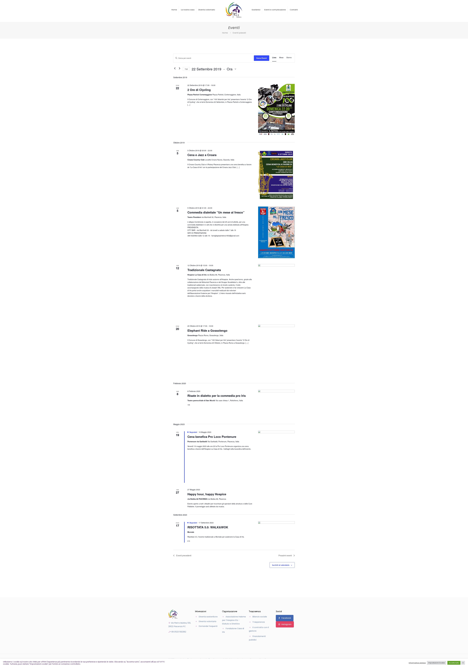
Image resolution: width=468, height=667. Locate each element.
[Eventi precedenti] (174, 68)
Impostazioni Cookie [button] (436, 663)
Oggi (186, 69)
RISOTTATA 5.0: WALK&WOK (207, 527)
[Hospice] (234, 9)
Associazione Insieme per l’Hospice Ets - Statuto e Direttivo (234, 620)
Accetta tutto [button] (454, 663)
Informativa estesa (417, 663)
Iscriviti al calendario (280, 565)
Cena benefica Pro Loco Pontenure (211, 437)
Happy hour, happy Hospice (206, 494)
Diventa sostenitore (208, 616)
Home (225, 32)
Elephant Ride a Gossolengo (207, 330)
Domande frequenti (208, 626)
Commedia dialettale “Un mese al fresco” (215, 212)
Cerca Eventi (261, 58)
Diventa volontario (207, 621)
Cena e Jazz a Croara (201, 155)
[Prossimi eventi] (179, 68)
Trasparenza (258, 622)
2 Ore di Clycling (199, 90)
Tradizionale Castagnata (204, 270)
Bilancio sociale (259, 616)
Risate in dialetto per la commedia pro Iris (216, 396)
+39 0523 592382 (178, 631)
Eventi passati (239, 32)
